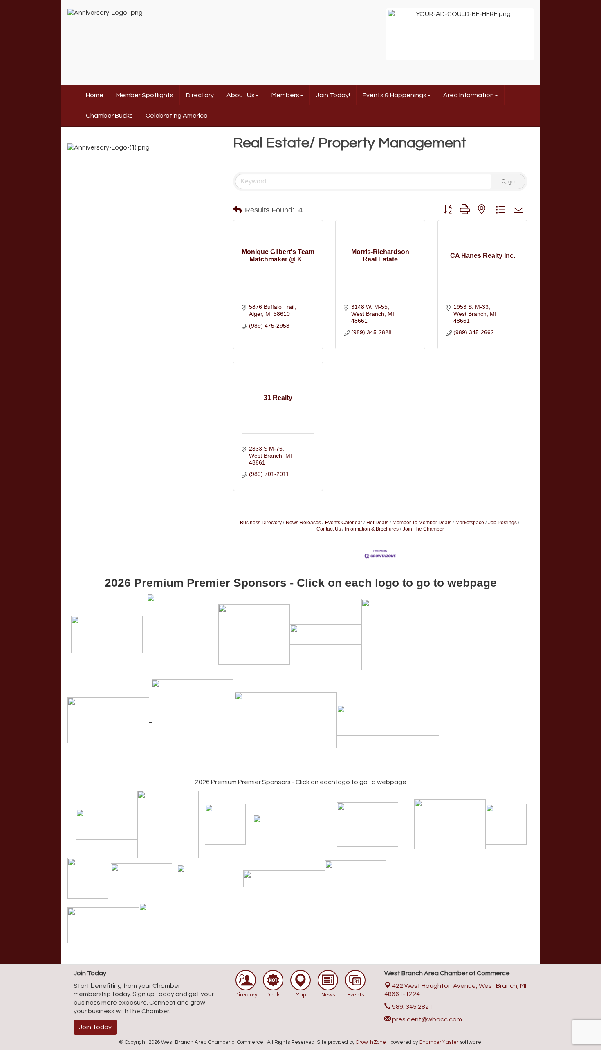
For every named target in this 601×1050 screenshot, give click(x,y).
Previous (376, 38)
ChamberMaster (439, 1042)
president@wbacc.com (426, 1019)
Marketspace (469, 522)
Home (94, 95)
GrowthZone (371, 1042)
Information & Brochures (372, 529)
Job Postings (502, 522)
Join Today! (333, 95)
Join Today (95, 1027)
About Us (240, 95)
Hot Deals (377, 522)
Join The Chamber (423, 529)
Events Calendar (343, 522)
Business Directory (261, 522)
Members (285, 95)
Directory (200, 95)
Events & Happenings (394, 95)
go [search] (511, 181)
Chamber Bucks (109, 115)
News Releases (303, 522)
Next (544, 38)
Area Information (468, 95)
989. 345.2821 (412, 1006)
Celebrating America (177, 115)
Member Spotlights (144, 95)
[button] (237, 210)
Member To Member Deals (421, 522)
